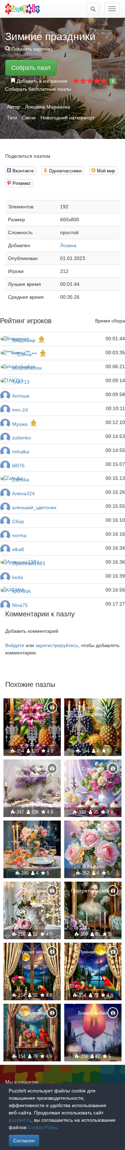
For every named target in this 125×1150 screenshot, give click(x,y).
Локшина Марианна (47, 107)
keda (17, 577)
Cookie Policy (42, 1127)
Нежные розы (92, 829)
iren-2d (20, 410)
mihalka (20, 451)
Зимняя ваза (32, 890)
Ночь (32, 829)
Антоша (21, 396)
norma (19, 535)
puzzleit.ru (20, 1120)
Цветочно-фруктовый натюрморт (32, 714)
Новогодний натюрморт (67, 117)
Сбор (18, 521)
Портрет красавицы (93, 890)
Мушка (19, 424)
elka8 (18, 549)
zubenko (21, 437)
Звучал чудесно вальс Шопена (32, 772)
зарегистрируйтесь (56, 645)
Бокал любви (93, 1013)
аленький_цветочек (34, 507)
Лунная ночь (32, 952)
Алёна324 (23, 493)
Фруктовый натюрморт (93, 711)
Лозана (68, 245)
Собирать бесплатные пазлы (38, 89)
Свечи (29, 117)
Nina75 (20, 605)
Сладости (93, 768)
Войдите (14, 645)
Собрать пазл (31, 67)
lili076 (18, 465)
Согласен (24, 1140)
